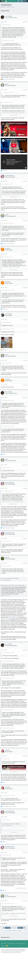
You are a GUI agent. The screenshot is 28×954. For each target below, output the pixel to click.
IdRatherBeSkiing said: (7, 329)
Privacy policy (19, 943)
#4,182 (25, 89)
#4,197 (25, 792)
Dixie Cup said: (5, 24)
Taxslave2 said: (5, 363)
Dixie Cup (7, 750)
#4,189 (25, 385)
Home (2, 945)
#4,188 (25, 360)
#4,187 (25, 319)
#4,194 (25, 563)
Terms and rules (11, 943)
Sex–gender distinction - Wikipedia (10, 578)
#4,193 (25, 538)
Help (24, 943)
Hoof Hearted (8, 313)
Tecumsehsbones (9, 175)
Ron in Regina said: (6, 102)
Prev (8, 927)
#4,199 (25, 852)
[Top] (5, 946)
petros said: (5, 758)
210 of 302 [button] (14, 927)
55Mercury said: (6, 322)
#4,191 (25, 464)
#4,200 (25, 900)
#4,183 (25, 181)
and (9, 79)
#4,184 (25, 220)
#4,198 (25, 816)
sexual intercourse (13, 617)
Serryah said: (5, 819)
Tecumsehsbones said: (7, 40)
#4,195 (25, 650)
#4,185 (25, 254)
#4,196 (25, 756)
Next (19, 927)
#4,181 (25, 22)
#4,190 (25, 397)
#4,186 (25, 287)
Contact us (3, 943)
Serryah (7, 557)
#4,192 (25, 488)
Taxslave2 (7, 248)
